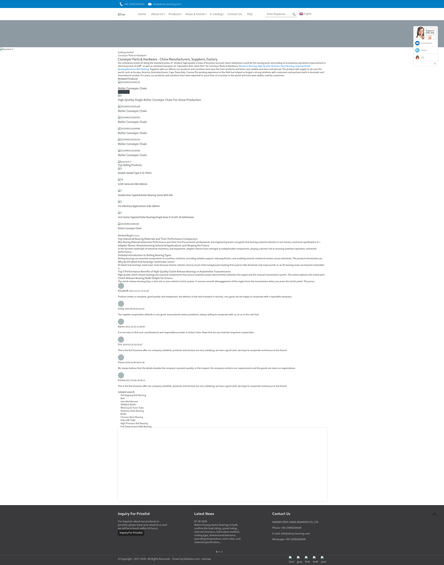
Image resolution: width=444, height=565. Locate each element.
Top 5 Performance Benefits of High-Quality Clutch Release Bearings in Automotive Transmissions (174, 271)
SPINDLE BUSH (128, 404)
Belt (123, 398)
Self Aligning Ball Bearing (133, 395)
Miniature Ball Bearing (137, 69)
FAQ (249, 14)
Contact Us (235, 14)
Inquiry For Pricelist (131, 532)
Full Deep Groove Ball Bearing (136, 426)
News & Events (195, 14)
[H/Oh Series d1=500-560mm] (120, 179)
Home (142, 14)
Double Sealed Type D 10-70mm (135, 173)
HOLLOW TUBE (128, 420)
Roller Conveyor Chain (132, 88)
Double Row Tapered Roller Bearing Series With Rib (145, 195)
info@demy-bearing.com (295, 533)
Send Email (426, 43)
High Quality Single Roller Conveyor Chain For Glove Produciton (159, 100)
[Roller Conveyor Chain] (129, 82)
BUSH (123, 414)
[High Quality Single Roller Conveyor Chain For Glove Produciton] (120, 95)
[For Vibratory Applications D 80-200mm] (120, 201)
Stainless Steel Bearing (132, 410)
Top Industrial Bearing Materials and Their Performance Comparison (158, 238)
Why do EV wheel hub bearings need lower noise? (146, 261)
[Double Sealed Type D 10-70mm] (120, 168)
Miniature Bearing (248, 66)
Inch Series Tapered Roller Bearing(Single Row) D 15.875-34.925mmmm (156, 217)
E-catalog (216, 14)
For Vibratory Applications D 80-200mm (139, 206)
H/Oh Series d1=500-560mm (132, 184)
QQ (422, 57)
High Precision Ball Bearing (134, 423)
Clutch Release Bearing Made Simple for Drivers (145, 278)
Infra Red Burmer (129, 401)
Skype (424, 50)
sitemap (206, 558)
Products (174, 14)
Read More (123, 91)
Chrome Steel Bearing (132, 417)
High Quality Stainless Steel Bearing (276, 66)
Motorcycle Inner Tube (132, 407)
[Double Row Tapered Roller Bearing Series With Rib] (120, 190)
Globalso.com (191, 558)
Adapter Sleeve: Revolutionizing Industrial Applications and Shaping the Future (163, 245)
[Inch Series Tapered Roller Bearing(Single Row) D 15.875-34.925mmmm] (120, 212)
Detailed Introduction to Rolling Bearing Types (144, 255)
